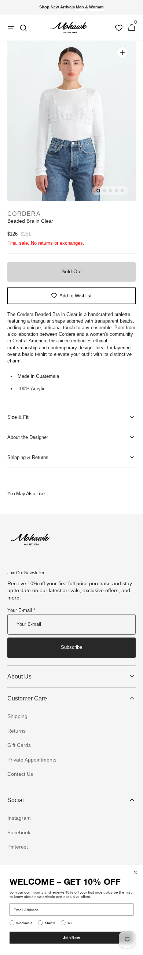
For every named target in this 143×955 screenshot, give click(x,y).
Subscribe (71, 647)
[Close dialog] (135, 872)
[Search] (23, 28)
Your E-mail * (21, 610)
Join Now (71, 937)
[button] (132, 28)
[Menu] (11, 28)
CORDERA (24, 214)
